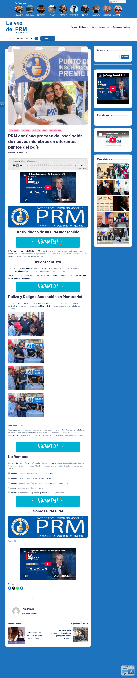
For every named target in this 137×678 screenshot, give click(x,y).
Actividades (14, 130)
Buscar (101, 50)
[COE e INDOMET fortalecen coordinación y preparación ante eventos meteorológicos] (121, 220)
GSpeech (84, 168)
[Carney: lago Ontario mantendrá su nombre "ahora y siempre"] (121, 203)
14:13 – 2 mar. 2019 (39, 435)
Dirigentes (26, 130)
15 (31, 435)
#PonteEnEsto (25, 435)
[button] (47, 38)
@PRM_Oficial (15, 426)
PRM (44, 130)
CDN (15, 541)
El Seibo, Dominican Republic (57, 435)
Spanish (115, 1)
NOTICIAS (36, 130)
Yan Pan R (28, 608)
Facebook (103, 115)
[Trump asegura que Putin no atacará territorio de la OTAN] (105, 220)
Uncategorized (55, 130)
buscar (125, 57)
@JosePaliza (27, 430)
